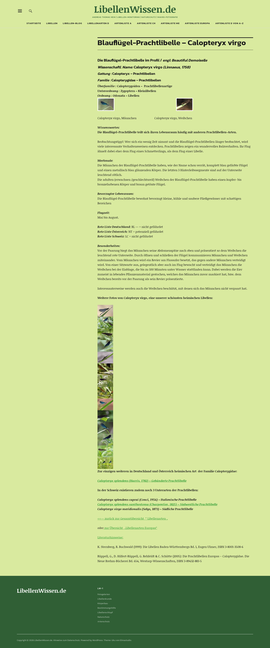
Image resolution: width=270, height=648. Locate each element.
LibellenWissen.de (135, 8)
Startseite (34, 23)
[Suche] (30, 10)
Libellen (52, 23)
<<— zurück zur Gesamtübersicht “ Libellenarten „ (133, 518)
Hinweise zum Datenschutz (66, 640)
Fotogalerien (104, 594)
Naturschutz (104, 617)
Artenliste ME (170, 23)
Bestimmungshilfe (107, 608)
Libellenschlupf (105, 612)
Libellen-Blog (72, 23)
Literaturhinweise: (110, 537)
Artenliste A (123, 23)
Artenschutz (104, 621)
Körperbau (103, 603)
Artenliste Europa (197, 23)
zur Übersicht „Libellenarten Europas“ (130, 528)
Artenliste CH (146, 23)
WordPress (97, 640)
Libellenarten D (98, 23)
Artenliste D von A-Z (229, 23)
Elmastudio (125, 640)
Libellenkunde (105, 599)
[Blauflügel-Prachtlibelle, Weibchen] (175, 104)
